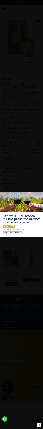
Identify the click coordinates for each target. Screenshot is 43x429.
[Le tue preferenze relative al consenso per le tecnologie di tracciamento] (39, 425)
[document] (21, 214)
